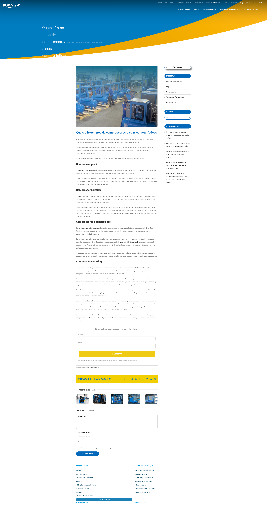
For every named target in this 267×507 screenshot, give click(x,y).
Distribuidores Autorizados (145, 488)
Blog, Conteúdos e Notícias (86, 485)
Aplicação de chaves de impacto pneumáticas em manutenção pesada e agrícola (177, 165)
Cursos (79, 481)
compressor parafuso (85, 196)
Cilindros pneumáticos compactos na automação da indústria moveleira (177, 154)
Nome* (80, 335)
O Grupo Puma (82, 474)
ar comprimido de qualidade (129, 242)
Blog (167, 87)
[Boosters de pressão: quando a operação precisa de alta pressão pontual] (82, 399)
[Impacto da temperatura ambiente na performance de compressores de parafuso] (117, 399)
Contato (80, 492)
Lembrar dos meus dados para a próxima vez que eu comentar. (100, 448)
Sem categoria (171, 102)
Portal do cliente (104, 499)
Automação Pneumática (174, 82)
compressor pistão (84, 170)
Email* (80, 342)
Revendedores (141, 485)
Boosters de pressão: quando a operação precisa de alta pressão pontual (177, 135)
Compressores (94, 367)
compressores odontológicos (88, 228)
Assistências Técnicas (144, 481)
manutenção (98, 293)
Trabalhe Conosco (83, 488)
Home (79, 470)
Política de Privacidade (85, 496)
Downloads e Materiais (85, 478)
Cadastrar (117, 354)
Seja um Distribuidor (143, 492)
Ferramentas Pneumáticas (175, 97)
